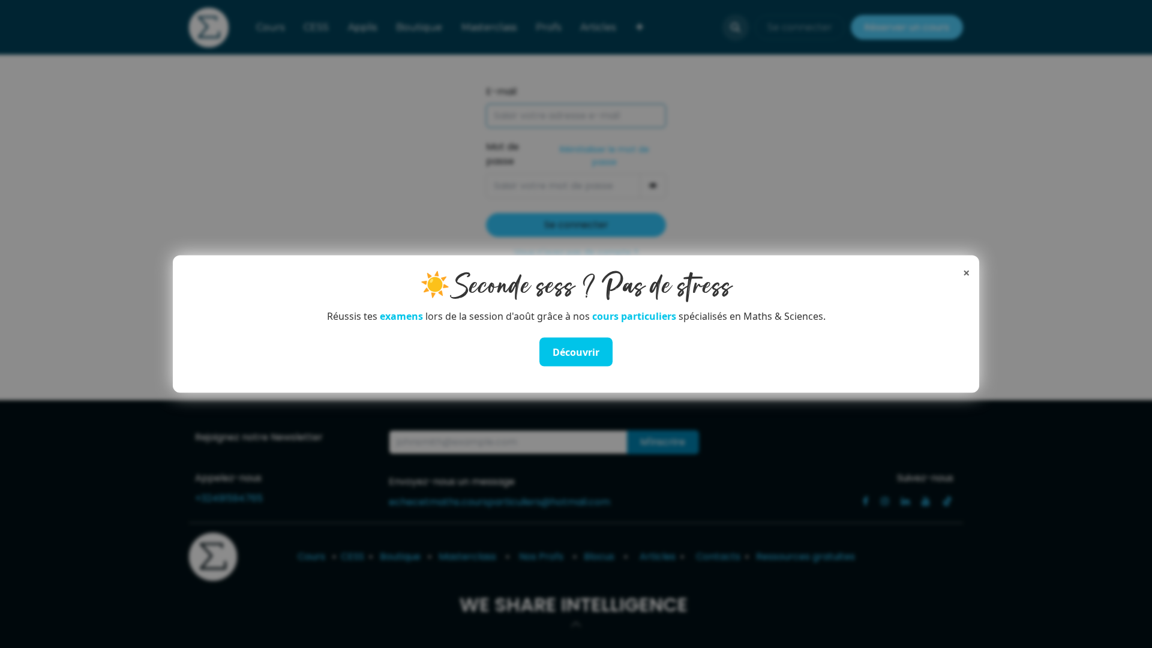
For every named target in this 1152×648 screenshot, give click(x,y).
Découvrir (576, 352)
